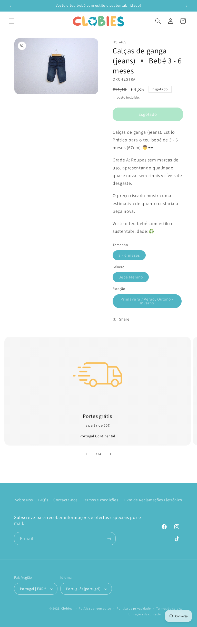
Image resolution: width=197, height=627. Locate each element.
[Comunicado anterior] (10, 5)
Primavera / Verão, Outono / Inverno (149, 302)
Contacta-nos (65, 499)
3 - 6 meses (132, 256)
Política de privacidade (134, 608)
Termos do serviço (169, 608)
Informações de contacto (143, 614)
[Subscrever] (109, 538)
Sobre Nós (24, 499)
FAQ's (43, 499)
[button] (12, 21)
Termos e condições (100, 499)
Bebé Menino (134, 278)
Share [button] (124, 319)
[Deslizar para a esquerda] (86, 454)
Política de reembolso (95, 608)
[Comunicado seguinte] (186, 5)
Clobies (66, 608)
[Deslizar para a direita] (110, 454)
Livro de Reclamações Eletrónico (153, 499)
